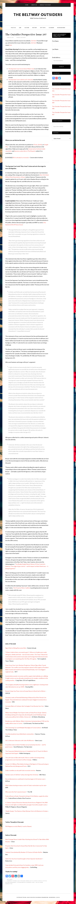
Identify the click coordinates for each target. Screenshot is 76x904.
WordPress (52, 897)
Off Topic (9, 879)
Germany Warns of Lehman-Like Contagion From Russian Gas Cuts (24, 706)
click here (33, 40)
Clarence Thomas (12, 880)
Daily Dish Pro (31, 897)
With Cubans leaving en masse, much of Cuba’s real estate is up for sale (25, 785)
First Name (55, 41)
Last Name (55, 49)
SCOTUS (44, 880)
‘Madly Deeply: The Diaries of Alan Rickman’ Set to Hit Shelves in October (26, 811)
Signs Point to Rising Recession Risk (15, 648)
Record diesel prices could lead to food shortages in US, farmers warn (25, 779)
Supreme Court (30, 882)
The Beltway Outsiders (38, 14)
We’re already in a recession (21, 157)
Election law (21, 880)
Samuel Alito (29, 880)
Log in (58, 897)
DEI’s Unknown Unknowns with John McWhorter (19, 740)
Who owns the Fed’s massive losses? (15, 792)
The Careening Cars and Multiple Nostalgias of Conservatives (23, 727)
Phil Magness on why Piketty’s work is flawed (18, 826)
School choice (37, 880)
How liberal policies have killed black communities (19, 734)
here (10, 45)
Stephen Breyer (21, 882)
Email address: (56, 57)
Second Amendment (10, 882)
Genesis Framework (42, 897)
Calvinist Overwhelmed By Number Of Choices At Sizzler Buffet (23, 852)
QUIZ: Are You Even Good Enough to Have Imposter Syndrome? (23, 859)
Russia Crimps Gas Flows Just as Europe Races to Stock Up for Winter (25, 691)
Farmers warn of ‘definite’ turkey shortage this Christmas (21, 774)
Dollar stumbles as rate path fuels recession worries (20, 770)
